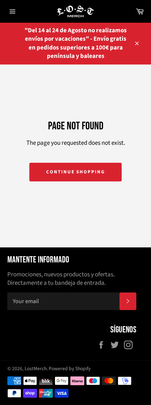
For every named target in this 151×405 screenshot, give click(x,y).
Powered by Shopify (70, 368)
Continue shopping (75, 172)
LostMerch (36, 368)
